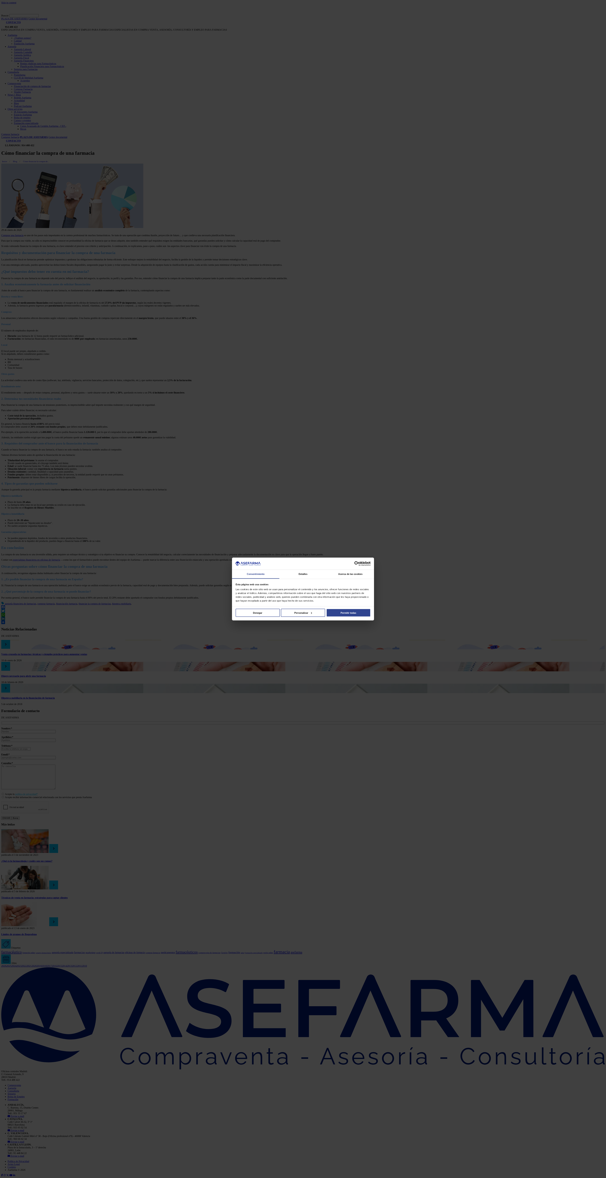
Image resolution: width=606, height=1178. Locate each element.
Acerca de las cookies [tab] (350, 574)
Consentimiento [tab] (255, 574)
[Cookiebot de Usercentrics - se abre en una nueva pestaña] (357, 563)
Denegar (257, 612)
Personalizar (301, 612)
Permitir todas (348, 612)
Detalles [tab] (303, 574)
